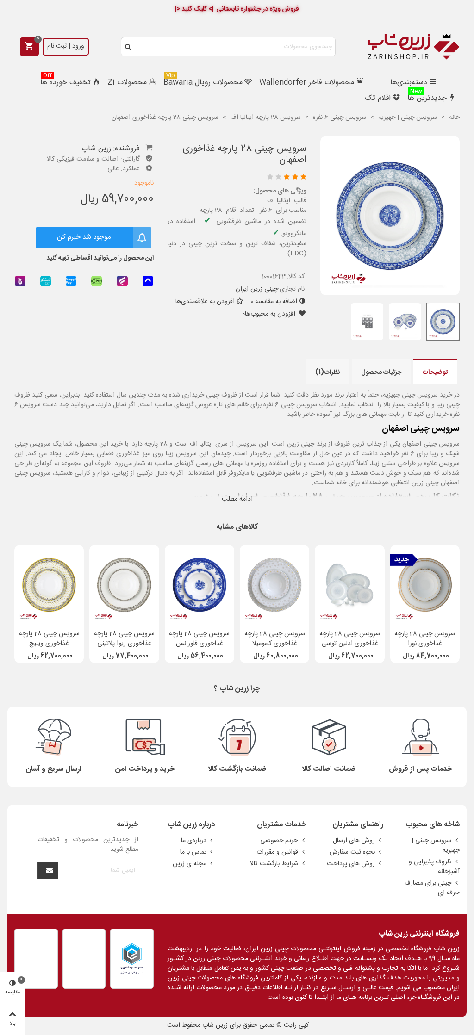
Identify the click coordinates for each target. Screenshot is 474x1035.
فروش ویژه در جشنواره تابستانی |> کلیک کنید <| (237, 9)
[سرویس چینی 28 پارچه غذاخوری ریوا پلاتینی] (124, 585)
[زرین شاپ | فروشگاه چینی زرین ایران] (413, 47)
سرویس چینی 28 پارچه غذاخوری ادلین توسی (349, 639)
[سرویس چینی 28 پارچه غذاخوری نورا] (425, 585)
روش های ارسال (354, 840)
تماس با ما (193, 852)
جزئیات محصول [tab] (381, 372)
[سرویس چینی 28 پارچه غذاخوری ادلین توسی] (349, 585)
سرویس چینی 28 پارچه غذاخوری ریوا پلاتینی (124, 639)
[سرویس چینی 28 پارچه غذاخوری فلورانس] (199, 585)
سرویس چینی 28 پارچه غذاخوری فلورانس (199, 639)
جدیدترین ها (427, 97)
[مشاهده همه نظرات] (239, 178)
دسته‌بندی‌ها (408, 82)
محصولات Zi (127, 82)
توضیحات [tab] (435, 372)
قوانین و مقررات (277, 852)
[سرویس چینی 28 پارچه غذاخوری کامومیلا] (274, 585)
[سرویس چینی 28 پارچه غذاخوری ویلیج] (49, 585)
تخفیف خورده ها (65, 81)
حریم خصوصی (279, 840)
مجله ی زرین (189, 863)
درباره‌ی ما (193, 840)
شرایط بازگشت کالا (274, 863)
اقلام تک (378, 98)
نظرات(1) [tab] (327, 372)
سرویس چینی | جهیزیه (436, 845)
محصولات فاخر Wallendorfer (306, 82)
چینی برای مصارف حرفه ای (432, 888)
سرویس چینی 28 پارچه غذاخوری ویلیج (49, 639)
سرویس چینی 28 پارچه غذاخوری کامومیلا (274, 639)
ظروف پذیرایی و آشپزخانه (434, 866)
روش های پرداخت (351, 863)
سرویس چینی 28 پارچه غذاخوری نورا (424, 639)
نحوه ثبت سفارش (352, 852)
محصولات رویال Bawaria (203, 81)
